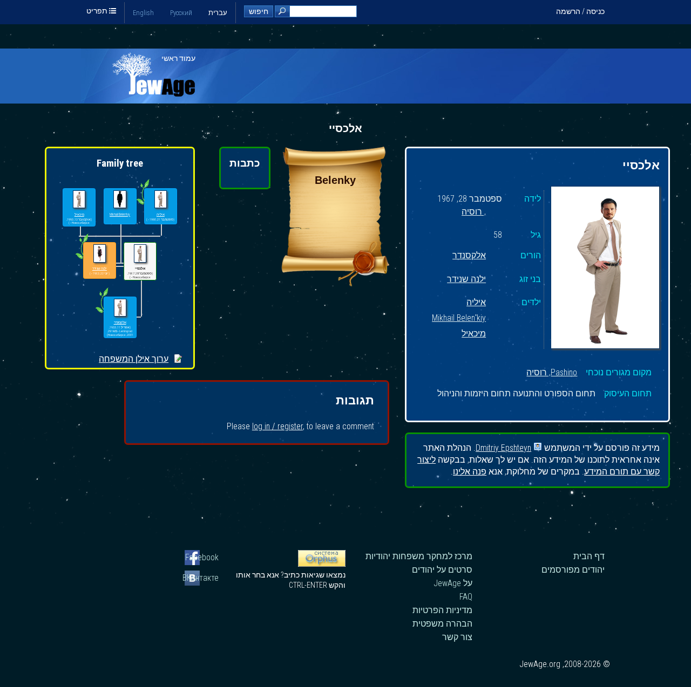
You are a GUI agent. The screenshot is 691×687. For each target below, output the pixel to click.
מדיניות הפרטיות (442, 610)
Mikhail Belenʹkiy (459, 318)
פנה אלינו (469, 471)
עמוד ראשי (178, 58)
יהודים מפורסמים (573, 570)
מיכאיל (474, 334)
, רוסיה (474, 212)
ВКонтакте (202, 578)
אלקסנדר (469, 255)
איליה (476, 302)
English (143, 13)
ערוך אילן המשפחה (133, 359)
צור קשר (457, 637)
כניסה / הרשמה (580, 11)
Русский (181, 13)
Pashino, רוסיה (551, 372)
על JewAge (452, 583)
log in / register (277, 426)
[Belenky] (335, 283)
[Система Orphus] (322, 564)
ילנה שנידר (466, 279)
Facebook (202, 557)
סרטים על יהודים (442, 570)
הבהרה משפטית (442, 624)
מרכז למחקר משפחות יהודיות (418, 556)
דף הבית (589, 556)
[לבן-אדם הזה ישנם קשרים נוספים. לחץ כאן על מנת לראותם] (102, 313)
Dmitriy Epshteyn (503, 447)
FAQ (465, 597)
